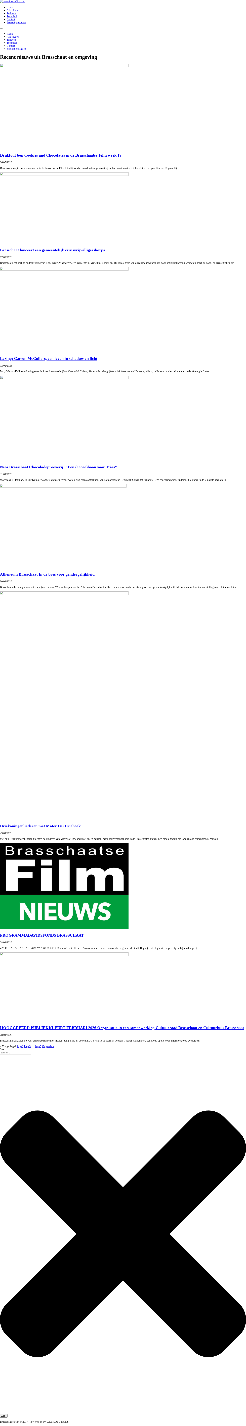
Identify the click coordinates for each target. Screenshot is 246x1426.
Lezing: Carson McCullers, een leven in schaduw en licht (48, 358)
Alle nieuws (13, 10)
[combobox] (15, 1052)
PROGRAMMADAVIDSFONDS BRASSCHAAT (42, 935)
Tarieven (11, 13)
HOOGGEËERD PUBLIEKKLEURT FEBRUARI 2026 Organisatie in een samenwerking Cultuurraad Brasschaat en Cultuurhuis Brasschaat (122, 1028)
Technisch (12, 16)
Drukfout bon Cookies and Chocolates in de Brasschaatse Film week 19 (60, 155)
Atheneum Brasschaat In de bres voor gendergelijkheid (47, 574)
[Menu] (1, 28)
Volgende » (48, 1046)
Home (10, 7)
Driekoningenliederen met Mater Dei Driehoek (40, 826)
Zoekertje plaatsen (16, 22)
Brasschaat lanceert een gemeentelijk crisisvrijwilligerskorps (52, 250)
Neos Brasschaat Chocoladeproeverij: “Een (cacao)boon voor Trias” (58, 467)
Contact (11, 19)
